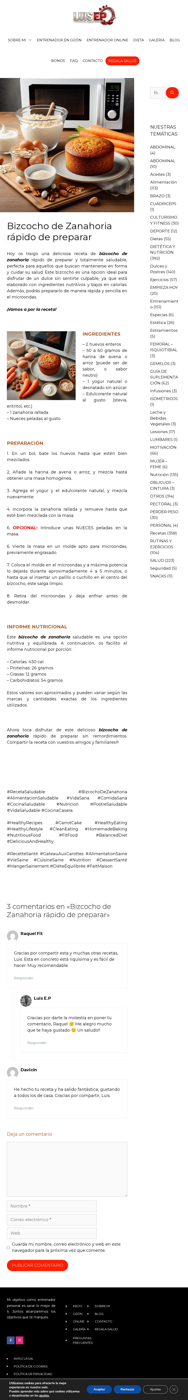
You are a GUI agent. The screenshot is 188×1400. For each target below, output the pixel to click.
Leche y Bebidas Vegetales (160, 418)
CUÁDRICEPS (163, 203)
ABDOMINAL (162, 147)
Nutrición (159, 474)
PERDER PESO (164, 511)
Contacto (93, 60)
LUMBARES (161, 439)
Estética (158, 322)
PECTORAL (161, 504)
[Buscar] (172, 92)
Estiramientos (164, 330)
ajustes (44, 1396)
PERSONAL (161, 525)
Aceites (157, 174)
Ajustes (155, 1389)
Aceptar (99, 1389)
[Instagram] (20, 1340)
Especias (159, 314)
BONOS (58, 60)
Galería (157, 40)
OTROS (157, 496)
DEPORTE (160, 231)
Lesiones (159, 431)
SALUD (157, 560)
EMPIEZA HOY (164, 287)
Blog (175, 40)
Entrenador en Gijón (59, 40)
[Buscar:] (158, 92)
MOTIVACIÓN (163, 447)
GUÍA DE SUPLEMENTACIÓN (164, 377)
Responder (24, 978)
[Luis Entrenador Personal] (94, 15)
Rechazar (127, 1389)
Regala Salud (122, 61)
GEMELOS (160, 363)
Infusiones (160, 391)
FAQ (74, 60)
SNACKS (158, 576)
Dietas (156, 239)
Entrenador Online (107, 40)
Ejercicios (159, 279)
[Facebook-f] (11, 1340)
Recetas (158, 533)
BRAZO (157, 196)
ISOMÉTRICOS (164, 398)
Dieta (138, 40)
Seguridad (160, 568)
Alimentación (163, 182)
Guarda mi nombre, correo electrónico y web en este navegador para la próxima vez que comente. (66, 1247)
